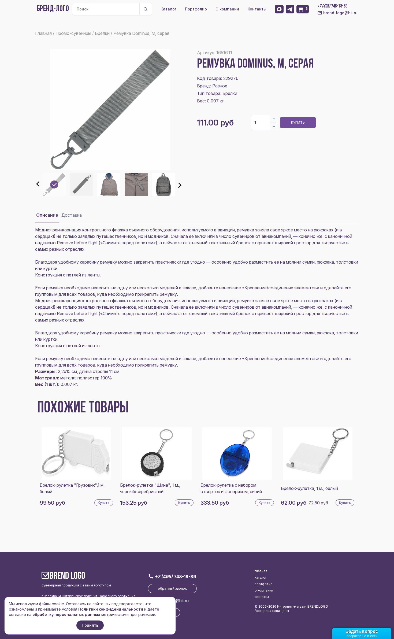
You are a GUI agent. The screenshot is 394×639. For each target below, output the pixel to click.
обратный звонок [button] (172, 588)
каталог (261, 577)
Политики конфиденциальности (110, 609)
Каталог (168, 9)
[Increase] (274, 119)
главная (261, 571)
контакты (262, 597)
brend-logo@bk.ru (340, 12)
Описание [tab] (47, 215)
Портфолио (196, 9)
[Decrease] (274, 126)
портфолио (264, 584)
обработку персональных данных (66, 614)
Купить (298, 122)
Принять (90, 625)
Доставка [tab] (71, 215)
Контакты (257, 9)
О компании (227, 9)
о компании (264, 590)
